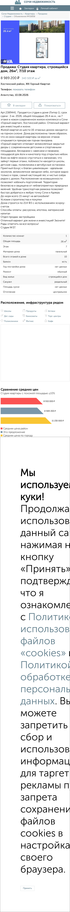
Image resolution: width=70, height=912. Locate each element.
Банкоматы (31, 316)
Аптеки (51, 311)
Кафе (50, 321)
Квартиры (30, 14)
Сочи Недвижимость (11, 14)
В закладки (19, 105)
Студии (7, 16)
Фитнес (30, 321)
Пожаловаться (52, 105)
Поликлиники (11, 321)
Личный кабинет (49, 8)
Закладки (29, 8)
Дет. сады (9, 316)
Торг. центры (54, 316)
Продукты (31, 311)
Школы (7, 311)
